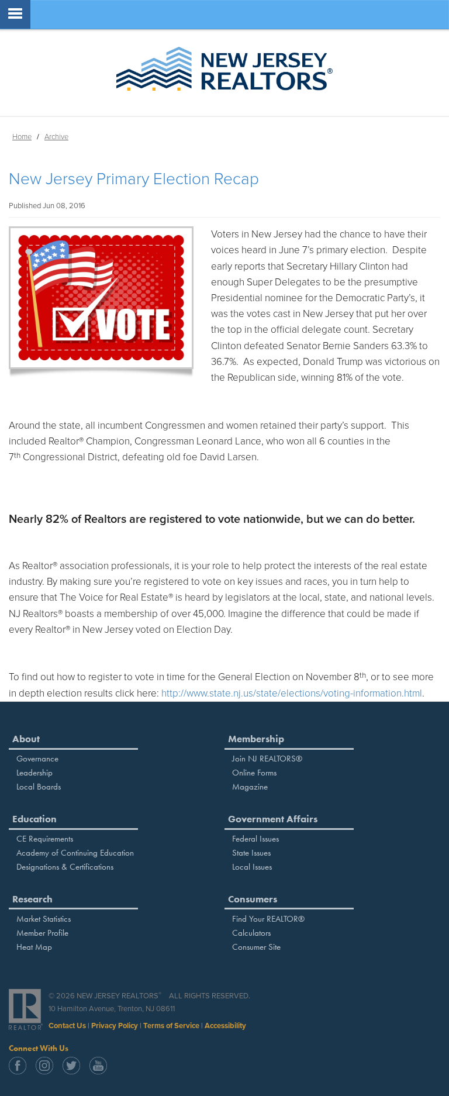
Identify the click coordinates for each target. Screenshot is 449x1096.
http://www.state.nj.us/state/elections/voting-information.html (291, 693)
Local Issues (252, 867)
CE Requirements (44, 839)
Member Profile (42, 933)
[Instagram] (48, 1071)
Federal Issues (255, 839)
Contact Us (67, 1025)
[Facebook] (21, 1071)
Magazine (250, 786)
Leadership (34, 772)
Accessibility (225, 1025)
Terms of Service (171, 1025)
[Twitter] (75, 1071)
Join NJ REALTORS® (267, 758)
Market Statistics (43, 919)
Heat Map (34, 947)
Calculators (251, 933)
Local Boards (38, 786)
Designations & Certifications (64, 867)
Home (22, 137)
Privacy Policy (114, 1025)
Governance (37, 758)
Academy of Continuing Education (75, 853)
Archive (56, 137)
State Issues (251, 853)
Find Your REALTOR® (268, 919)
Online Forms (254, 772)
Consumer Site (256, 947)
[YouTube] (101, 1071)
